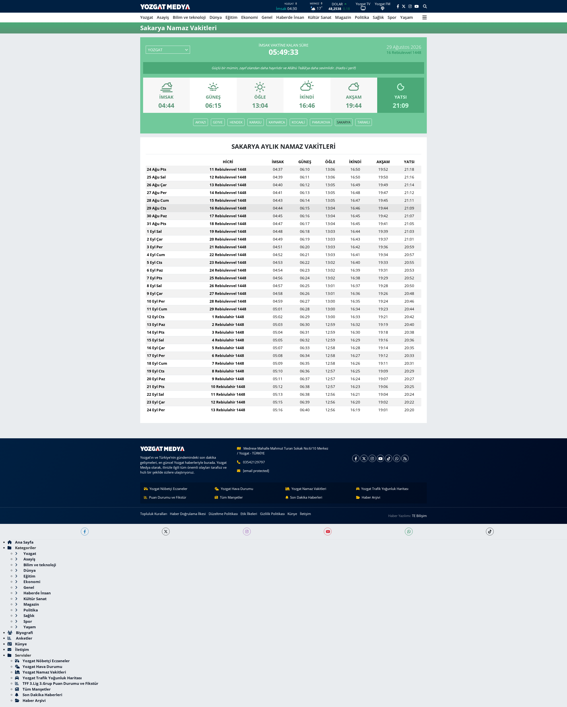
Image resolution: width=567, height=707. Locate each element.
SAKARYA (343, 122)
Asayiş (163, 17)
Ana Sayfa (24, 542)
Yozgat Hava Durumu (237, 488)
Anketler (23, 638)
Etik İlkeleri (249, 513)
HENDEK (236, 122)
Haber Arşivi (371, 497)
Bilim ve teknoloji (189, 17)
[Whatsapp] (396, 458)
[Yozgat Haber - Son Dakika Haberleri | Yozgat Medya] (165, 6)
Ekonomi (249, 17)
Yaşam (406, 17)
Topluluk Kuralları (153, 513)
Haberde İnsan (290, 17)
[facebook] (85, 531)
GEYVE (218, 122)
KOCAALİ (298, 122)
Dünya (216, 17)
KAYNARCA (277, 122)
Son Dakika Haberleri (306, 497)
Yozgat (146, 17)
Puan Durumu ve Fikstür (167, 497)
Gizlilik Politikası (272, 513)
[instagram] (247, 531)
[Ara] (425, 6)
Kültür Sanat (319, 17)
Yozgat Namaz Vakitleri (308, 488)
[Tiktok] (388, 458)
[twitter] (166, 531)
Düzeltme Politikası (223, 513)
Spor (392, 17)
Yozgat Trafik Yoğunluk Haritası (384, 488)
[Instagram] (372, 458)
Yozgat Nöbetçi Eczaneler (168, 488)
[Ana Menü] (424, 17)
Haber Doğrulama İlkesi (188, 513)
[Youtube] (380, 458)
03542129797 (254, 462)
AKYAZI (200, 122)
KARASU (255, 122)
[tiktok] (490, 531)
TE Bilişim (419, 515)
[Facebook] (355, 458)
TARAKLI (363, 122)
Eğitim (231, 17)
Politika (362, 17)
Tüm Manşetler (231, 497)
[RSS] (405, 458)
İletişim (305, 513)
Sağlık (378, 17)
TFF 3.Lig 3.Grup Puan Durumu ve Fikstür (60, 683)
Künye (292, 513)
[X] (364, 458)
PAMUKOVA (321, 122)
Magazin (343, 17)
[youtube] (328, 531)
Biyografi (24, 632)
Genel (267, 17)
